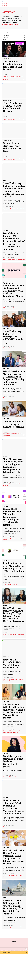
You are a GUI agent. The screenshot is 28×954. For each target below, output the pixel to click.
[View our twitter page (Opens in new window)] (20, 943)
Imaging (18, 76)
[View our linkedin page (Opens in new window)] (17, 943)
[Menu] (25, 4)
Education (9, 259)
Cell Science (5, 76)
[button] (14, 36)
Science (12, 78)
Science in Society (18, 78)
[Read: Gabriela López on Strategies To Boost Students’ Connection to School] (14, 757)
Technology (5, 79)
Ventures (23, 259)
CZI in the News (12, 76)
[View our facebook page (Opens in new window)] (6, 943)
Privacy (17, 950)
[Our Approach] (5, 3)
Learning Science (6, 435)
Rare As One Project (15, 118)
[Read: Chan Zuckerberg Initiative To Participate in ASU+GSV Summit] (14, 330)
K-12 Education (18, 433)
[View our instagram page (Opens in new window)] (10, 943)
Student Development (13, 680)
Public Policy (18, 634)
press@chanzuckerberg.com (10, 24)
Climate (4, 259)
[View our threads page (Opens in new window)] (13, 943)
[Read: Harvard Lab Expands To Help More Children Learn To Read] (14, 661)
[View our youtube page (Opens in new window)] (24, 943)
